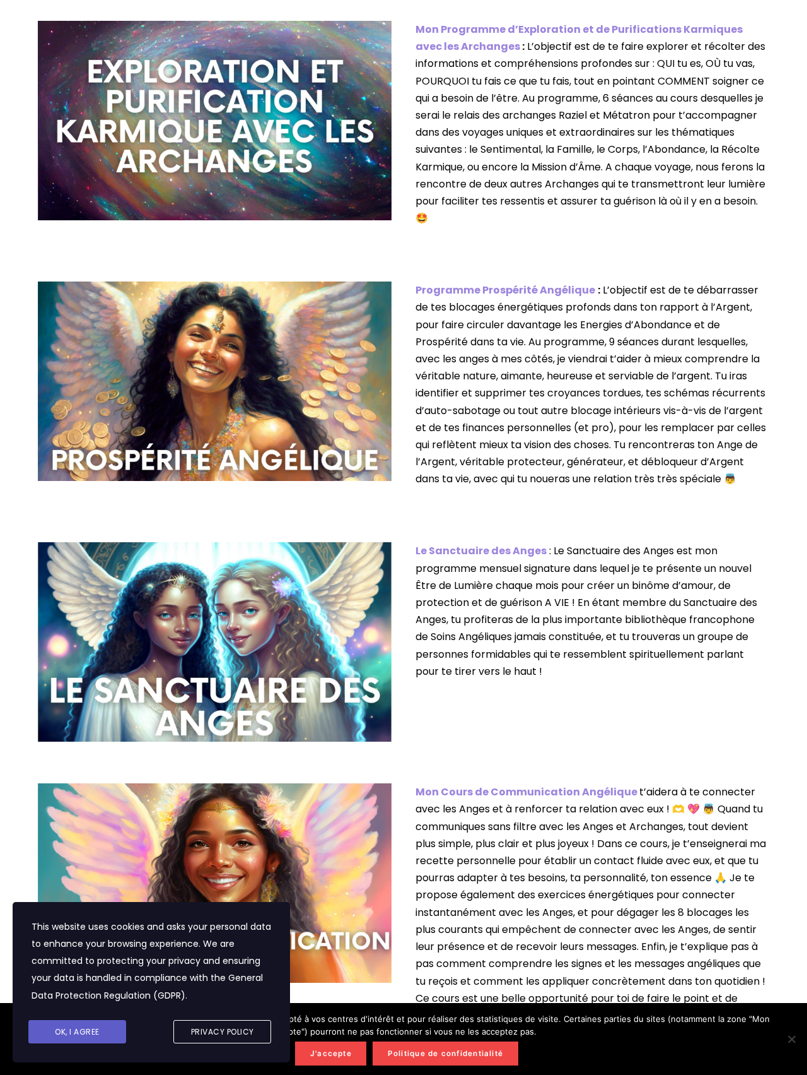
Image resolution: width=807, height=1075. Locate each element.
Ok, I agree (77, 1031)
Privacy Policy (222, 1031)
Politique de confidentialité (445, 1053)
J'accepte (331, 1053)
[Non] (791, 1039)
